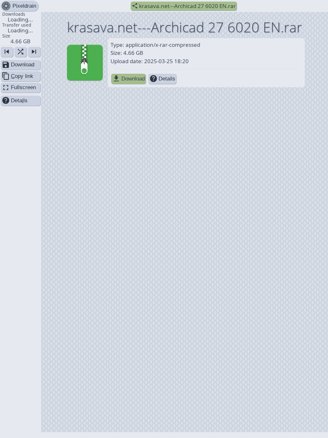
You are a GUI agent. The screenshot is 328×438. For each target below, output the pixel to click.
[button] (20, 28)
